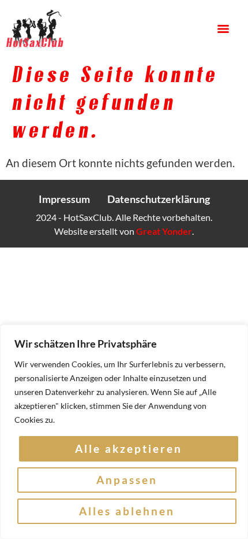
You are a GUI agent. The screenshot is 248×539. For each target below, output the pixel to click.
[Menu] (223, 29)
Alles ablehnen (127, 511)
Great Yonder (164, 231)
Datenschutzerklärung (158, 199)
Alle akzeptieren (128, 448)
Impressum (64, 199)
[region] (124, 431)
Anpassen (126, 479)
